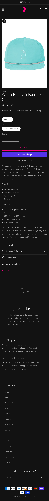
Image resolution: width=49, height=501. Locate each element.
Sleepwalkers (22, 497)
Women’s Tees (10, 403)
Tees (6, 397)
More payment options (24, 160)
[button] (3, 9)
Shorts (7, 440)
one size (7, 119)
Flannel (7, 413)
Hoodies (8, 419)
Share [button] (7, 270)
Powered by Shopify (30, 497)
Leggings (8, 446)
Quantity (4, 134)
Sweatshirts (9, 424)
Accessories (9, 457)
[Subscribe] (41, 477)
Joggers (8, 435)
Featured (8, 462)
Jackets (7, 430)
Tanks (7, 408)
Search (7, 392)
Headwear (8, 451)
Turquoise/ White (11, 129)
